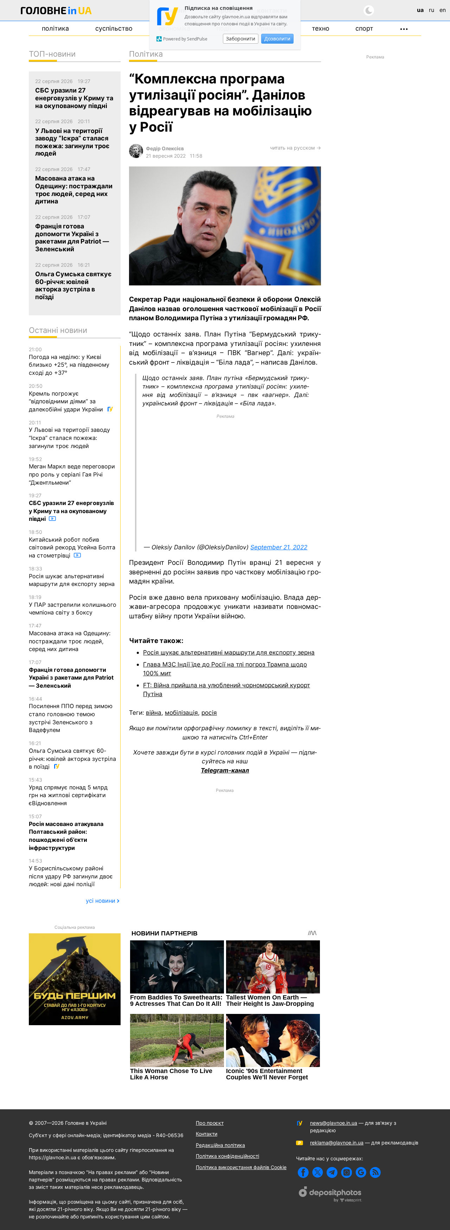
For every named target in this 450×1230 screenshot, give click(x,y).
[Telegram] (332, 1172)
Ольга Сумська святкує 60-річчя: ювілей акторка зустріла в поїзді (72, 755)
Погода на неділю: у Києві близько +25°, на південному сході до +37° (69, 361)
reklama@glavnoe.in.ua (337, 1143)
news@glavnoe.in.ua (333, 1123)
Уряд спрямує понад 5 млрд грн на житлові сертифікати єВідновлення (68, 792)
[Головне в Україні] (56, 12)
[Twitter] (317, 1172)
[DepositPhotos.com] (330, 1195)
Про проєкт (210, 1123)
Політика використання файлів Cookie (241, 1167)
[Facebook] (303, 1172)
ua (420, 9)
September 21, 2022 (278, 547)
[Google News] (360, 1172)
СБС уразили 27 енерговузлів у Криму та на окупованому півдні (71, 507)
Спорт (364, 28)
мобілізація (181, 712)
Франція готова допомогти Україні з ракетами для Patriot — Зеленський (71, 674)
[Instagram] (346, 1172)
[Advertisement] (225, 478)
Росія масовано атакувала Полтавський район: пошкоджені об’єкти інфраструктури (66, 832)
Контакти (206, 1134)
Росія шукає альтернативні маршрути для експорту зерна (229, 652)
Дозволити (277, 38)
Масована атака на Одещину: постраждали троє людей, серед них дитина (69, 637)
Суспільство (114, 28)
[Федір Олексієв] (136, 156)
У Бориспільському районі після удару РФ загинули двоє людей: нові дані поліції (71, 873)
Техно (320, 28)
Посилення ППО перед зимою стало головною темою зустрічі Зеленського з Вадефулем (70, 715)
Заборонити (240, 38)
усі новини (100, 900)
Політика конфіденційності (227, 1156)
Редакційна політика (220, 1145)
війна (153, 712)
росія (209, 712)
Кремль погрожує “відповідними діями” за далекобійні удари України (67, 398)
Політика (55, 28)
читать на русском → (295, 148)
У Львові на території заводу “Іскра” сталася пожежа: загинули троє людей (69, 434)
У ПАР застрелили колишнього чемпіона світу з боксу (72, 605)
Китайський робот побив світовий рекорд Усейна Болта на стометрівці (72, 544)
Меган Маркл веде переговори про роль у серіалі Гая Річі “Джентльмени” (72, 471)
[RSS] (375, 1172)
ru (431, 9)
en (442, 9)
